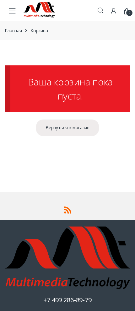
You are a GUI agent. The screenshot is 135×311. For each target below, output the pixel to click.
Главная (13, 30)
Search (100, 10)
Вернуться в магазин (67, 127)
